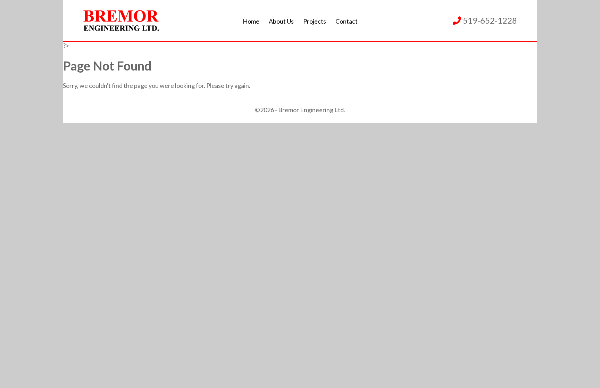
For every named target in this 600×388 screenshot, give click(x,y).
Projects (314, 21)
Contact (346, 21)
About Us (281, 21)
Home (251, 21)
